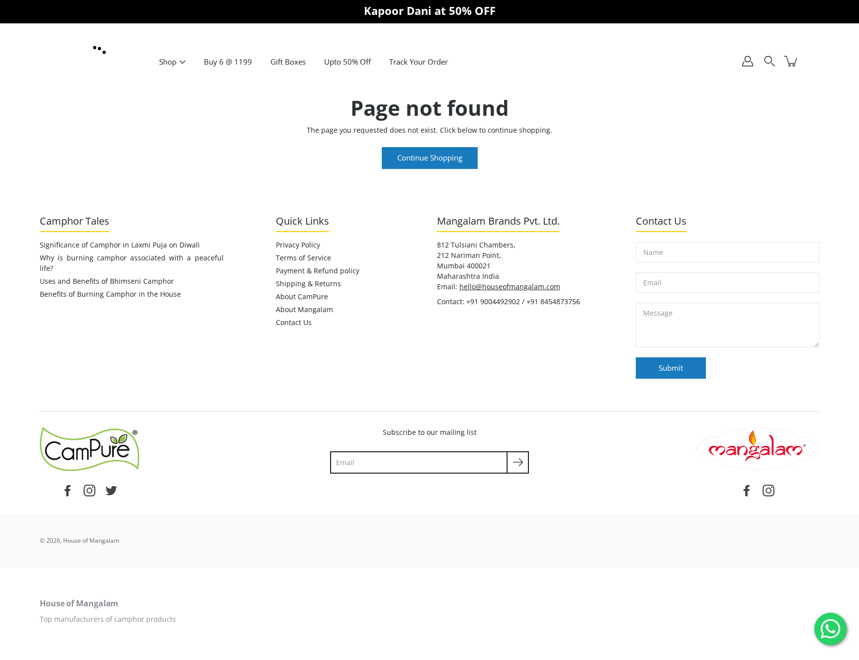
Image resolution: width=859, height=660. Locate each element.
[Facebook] (68, 489)
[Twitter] (111, 489)
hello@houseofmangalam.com (509, 286)
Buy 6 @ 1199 (228, 62)
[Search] (769, 61)
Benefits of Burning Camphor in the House (110, 294)
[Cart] (791, 61)
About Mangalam (304, 309)
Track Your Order (418, 62)
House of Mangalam (91, 540)
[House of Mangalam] (99, 50)
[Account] (748, 61)
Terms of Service (303, 257)
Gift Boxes (288, 62)
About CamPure (302, 296)
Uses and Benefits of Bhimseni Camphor (107, 281)
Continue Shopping (429, 158)
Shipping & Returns (308, 283)
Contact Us (294, 322)
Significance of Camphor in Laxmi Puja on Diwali (120, 244)
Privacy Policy (298, 244)
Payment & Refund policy (317, 270)
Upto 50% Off (347, 62)
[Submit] (518, 462)
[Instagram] (89, 489)
